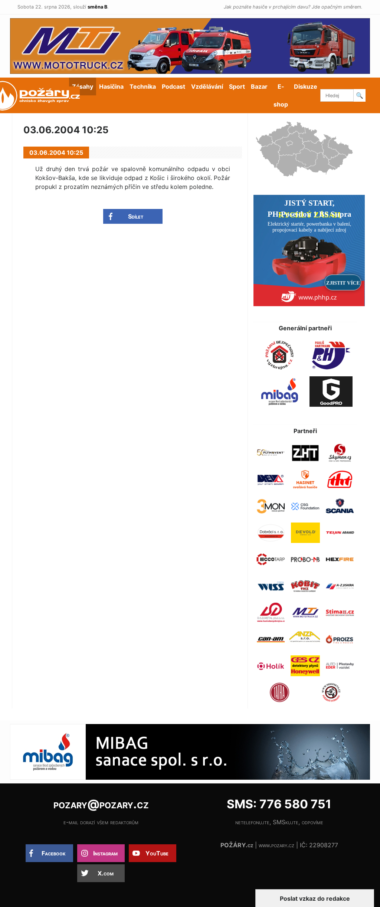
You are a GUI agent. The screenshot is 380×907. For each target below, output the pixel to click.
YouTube (156, 853)
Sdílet (135, 216)
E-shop (280, 95)
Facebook (54, 853)
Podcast (173, 86)
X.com (106, 873)
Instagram (105, 853)
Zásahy (82, 86)
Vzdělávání (207, 86)
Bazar (259, 86)
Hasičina (111, 86)
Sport (237, 86)
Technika (143, 86)
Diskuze (305, 86)
